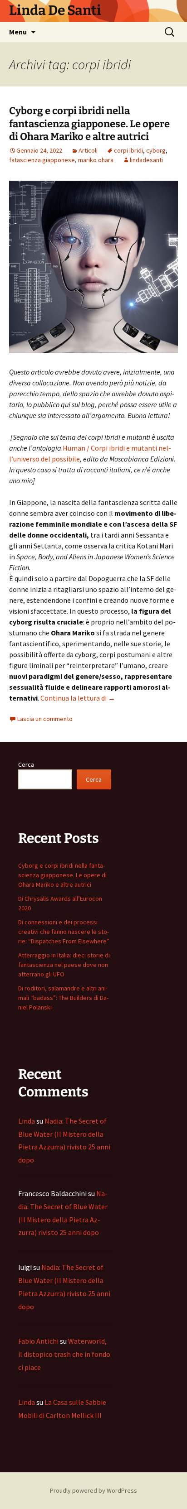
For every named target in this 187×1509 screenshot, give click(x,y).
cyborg (156, 150)
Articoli (88, 150)
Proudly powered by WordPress (93, 1490)
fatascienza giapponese (42, 160)
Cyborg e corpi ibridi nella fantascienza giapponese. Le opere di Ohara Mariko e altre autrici (89, 124)
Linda (26, 1120)
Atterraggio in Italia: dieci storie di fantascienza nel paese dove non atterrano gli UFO (64, 964)
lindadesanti (146, 160)
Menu (18, 31)
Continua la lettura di (77, 697)
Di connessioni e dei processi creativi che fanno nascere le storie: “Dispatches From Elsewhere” (63, 931)
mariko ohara (95, 160)
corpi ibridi (128, 150)
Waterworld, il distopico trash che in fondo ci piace (64, 1354)
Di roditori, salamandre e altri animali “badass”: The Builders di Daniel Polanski (63, 997)
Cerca (26, 764)
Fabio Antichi (38, 1341)
